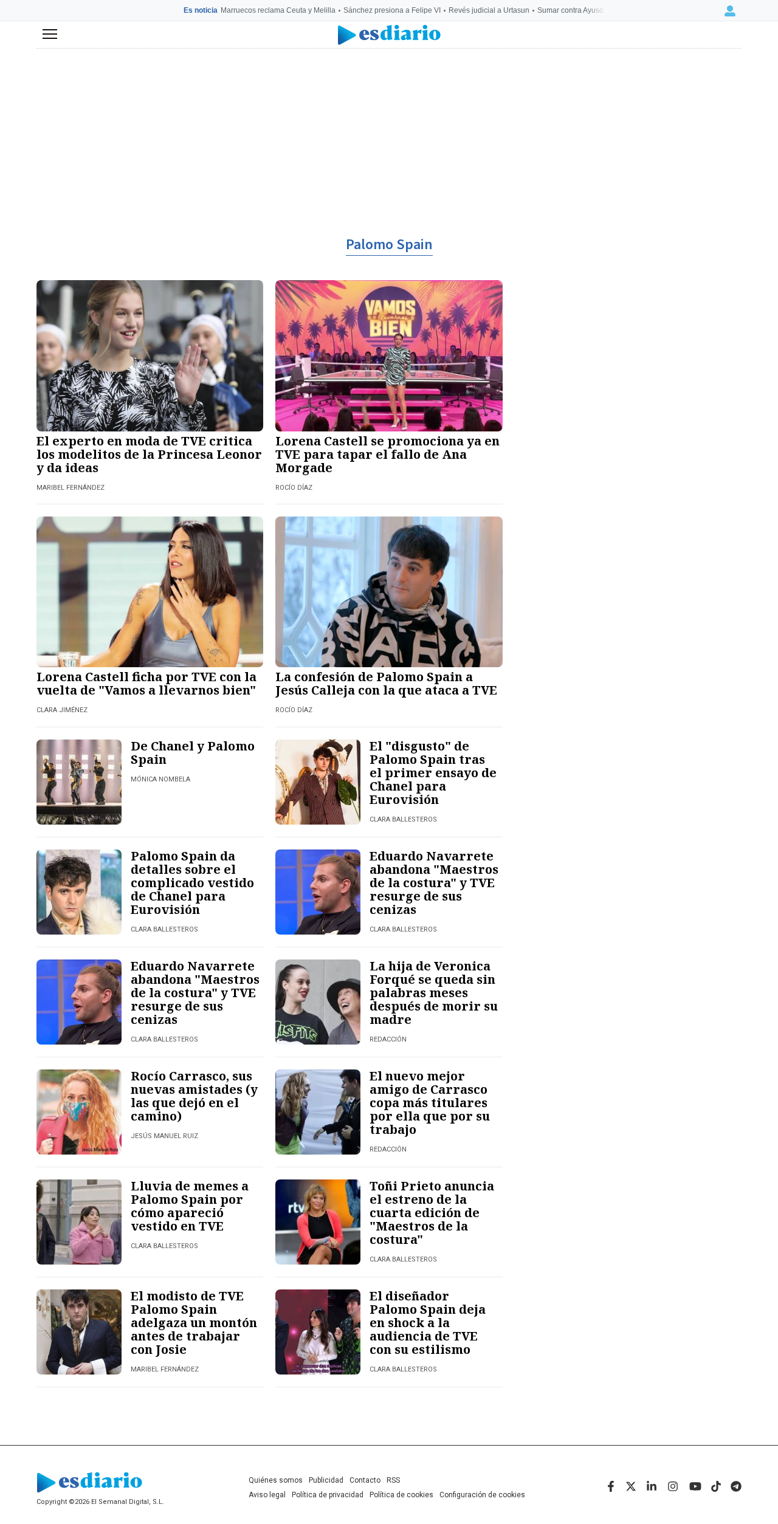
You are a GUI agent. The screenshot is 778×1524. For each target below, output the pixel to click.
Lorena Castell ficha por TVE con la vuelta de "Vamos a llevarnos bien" (146, 683)
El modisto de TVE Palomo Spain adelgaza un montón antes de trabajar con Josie (194, 1323)
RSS (393, 1480)
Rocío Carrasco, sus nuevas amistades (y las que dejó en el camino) (194, 1096)
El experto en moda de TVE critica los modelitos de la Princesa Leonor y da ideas (149, 454)
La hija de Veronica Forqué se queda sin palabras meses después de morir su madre (434, 993)
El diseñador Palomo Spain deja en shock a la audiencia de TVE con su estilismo (428, 1323)
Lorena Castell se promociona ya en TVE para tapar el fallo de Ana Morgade (387, 454)
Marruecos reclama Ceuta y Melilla (278, 10)
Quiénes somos (276, 1480)
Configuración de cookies (482, 1495)
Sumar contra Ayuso (570, 10)
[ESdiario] (389, 35)
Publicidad (326, 1480)
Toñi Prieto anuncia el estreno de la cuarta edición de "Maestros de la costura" (432, 1213)
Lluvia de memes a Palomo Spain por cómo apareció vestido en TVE (190, 1206)
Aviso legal (267, 1495)
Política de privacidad (327, 1495)
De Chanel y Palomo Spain (193, 752)
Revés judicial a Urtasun (489, 10)
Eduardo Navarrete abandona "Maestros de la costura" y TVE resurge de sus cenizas (434, 883)
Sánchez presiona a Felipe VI (392, 10)
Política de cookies (401, 1495)
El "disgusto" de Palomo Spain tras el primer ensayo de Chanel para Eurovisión (433, 773)
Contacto (364, 1480)
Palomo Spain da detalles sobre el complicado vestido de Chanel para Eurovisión (192, 883)
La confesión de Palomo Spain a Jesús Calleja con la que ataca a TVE (386, 683)
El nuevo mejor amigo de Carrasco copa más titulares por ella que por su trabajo (430, 1103)
